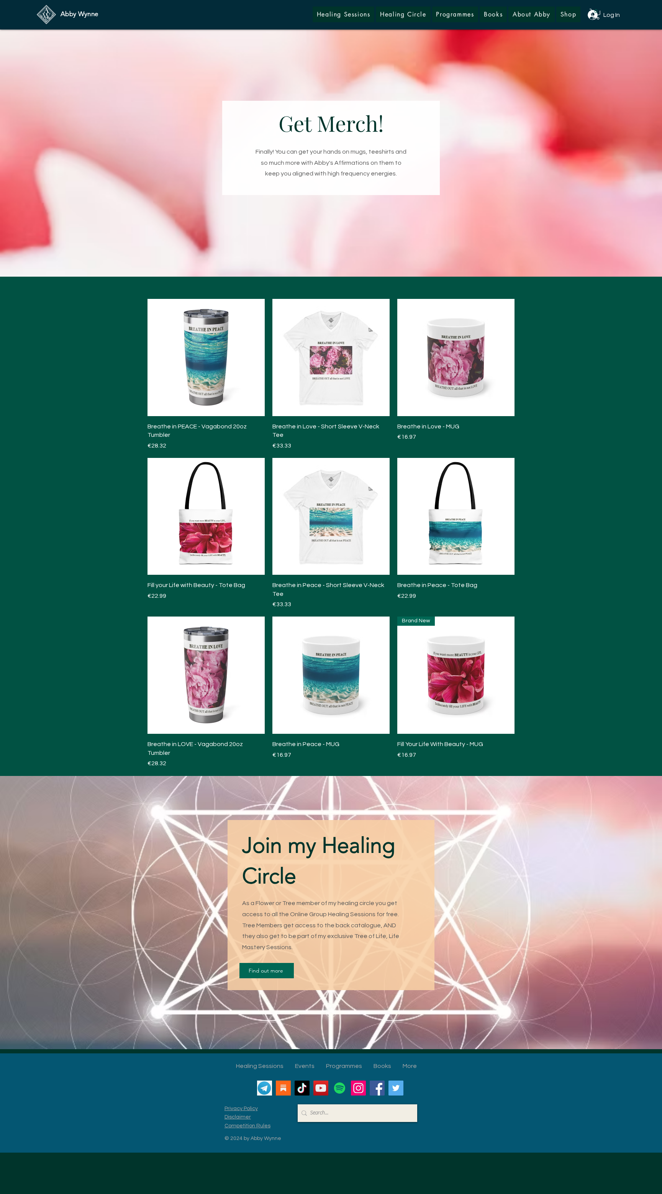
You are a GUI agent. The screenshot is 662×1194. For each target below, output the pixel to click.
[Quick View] (206, 357)
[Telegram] (264, 1088)
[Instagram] (358, 1088)
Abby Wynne (79, 14)
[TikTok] (302, 1088)
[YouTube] (320, 1088)
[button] (568, 14)
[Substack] (283, 1088)
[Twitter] (395, 1088)
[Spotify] (339, 1088)
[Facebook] (377, 1088)
